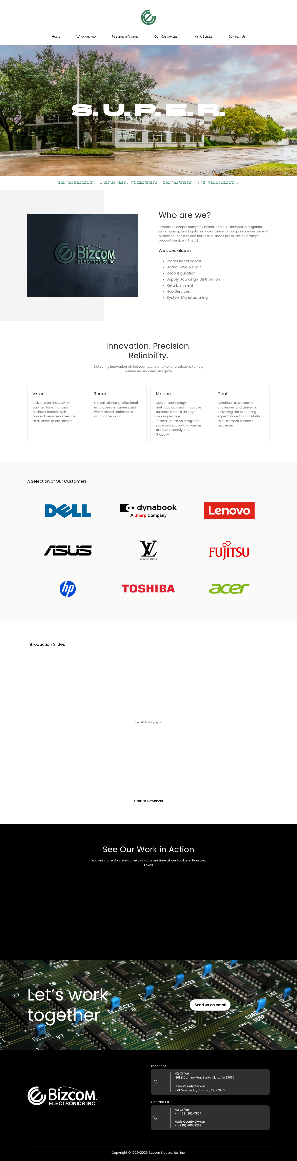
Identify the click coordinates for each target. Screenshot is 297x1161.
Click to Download (148, 801)
